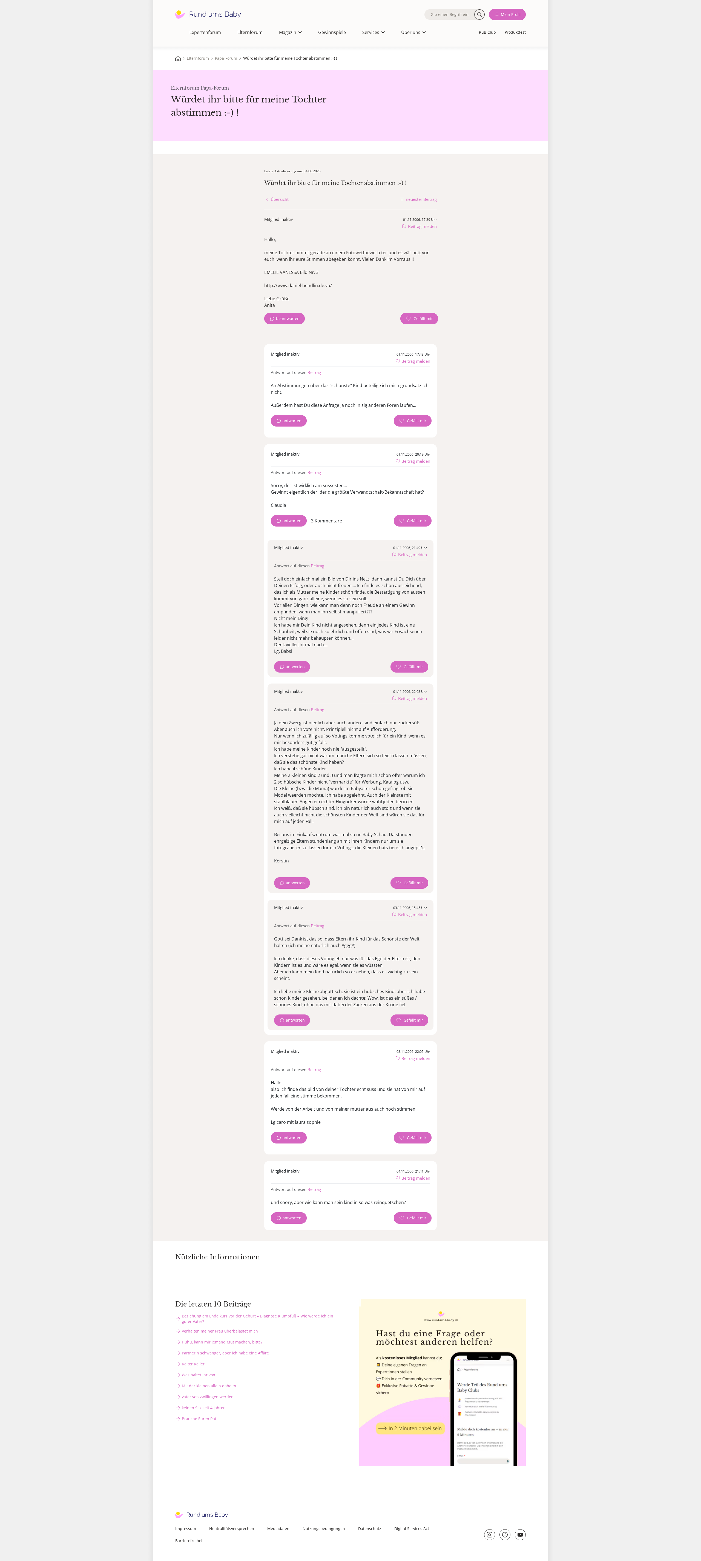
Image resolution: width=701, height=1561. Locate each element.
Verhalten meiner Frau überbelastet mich (220, 1331)
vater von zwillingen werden (208, 1396)
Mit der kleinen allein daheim (209, 1385)
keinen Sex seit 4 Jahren (204, 1407)
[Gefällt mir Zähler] (419, 318)
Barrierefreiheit (189, 1540)
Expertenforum (205, 32)
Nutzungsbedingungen (324, 1528)
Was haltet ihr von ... (201, 1374)
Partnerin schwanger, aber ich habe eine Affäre (225, 1353)
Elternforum (250, 32)
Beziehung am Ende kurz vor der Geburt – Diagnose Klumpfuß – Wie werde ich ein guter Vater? (257, 1318)
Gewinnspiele (332, 32)
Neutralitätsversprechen (231, 1528)
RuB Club (487, 32)
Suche (479, 14)
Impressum (185, 1528)
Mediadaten (278, 1528)
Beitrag (314, 372)
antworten (292, 420)
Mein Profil (511, 14)
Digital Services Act (411, 1528)
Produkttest (515, 32)
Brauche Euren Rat (199, 1418)
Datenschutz (369, 1528)
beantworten (288, 318)
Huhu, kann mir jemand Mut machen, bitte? (222, 1342)
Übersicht (280, 199)
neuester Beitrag (421, 199)
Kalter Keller (193, 1363)
